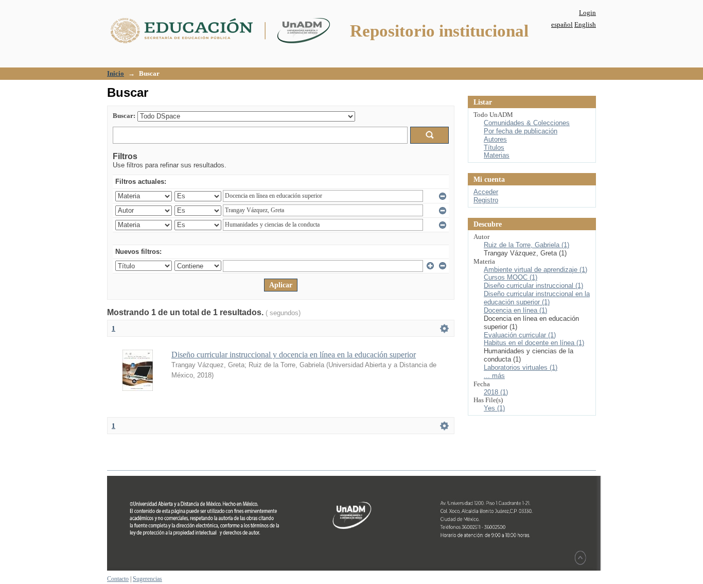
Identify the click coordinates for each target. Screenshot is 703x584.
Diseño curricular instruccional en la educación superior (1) (537, 298)
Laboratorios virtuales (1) (520, 367)
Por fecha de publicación (520, 131)
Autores (495, 139)
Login (587, 12)
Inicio (115, 73)
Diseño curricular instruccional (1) (533, 285)
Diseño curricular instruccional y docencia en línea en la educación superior (293, 354)
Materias (496, 155)
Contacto (118, 578)
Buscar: (124, 115)
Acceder (485, 192)
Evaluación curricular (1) (520, 335)
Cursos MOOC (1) (510, 277)
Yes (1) (494, 408)
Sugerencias (147, 578)
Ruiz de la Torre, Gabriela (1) (526, 245)
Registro (485, 200)
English (585, 24)
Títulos (494, 147)
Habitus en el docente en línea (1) (534, 343)
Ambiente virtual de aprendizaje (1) (535, 269)
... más (494, 376)
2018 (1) (496, 392)
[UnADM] (354, 568)
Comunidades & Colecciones (527, 123)
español (562, 24)
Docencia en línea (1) (515, 310)
